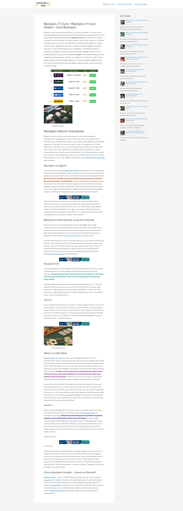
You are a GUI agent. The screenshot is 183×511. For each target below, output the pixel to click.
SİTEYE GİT (92, 75)
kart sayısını (71, 236)
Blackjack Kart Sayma (125, 4)
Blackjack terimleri (89, 413)
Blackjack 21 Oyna (109, 4)
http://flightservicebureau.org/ (54, 254)
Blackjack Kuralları (141, 4)
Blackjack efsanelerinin (58, 490)
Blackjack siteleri (49, 358)
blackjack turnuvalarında (96, 158)
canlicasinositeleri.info (69, 170)
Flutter (46, 136)
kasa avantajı (56, 485)
